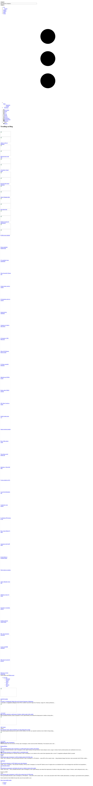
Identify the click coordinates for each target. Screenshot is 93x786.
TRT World (3, 727)
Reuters (2, 754)
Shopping (8, 105)
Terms (4, 783)
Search (5, 8)
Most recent (11, 675)
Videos (4, 11)
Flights (7, 106)
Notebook (6, 107)
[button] (47, 122)
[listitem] (6, 138)
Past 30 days (7, 685)
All (4, 7)
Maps (4, 12)
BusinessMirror (4, 746)
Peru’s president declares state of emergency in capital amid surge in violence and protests (20, 748)
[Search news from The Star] (46, 751)
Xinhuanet (3, 760)
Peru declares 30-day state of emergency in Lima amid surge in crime (15, 729)
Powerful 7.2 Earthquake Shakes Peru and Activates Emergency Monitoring (17, 701)
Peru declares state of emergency (8, 742)
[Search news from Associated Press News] (46, 713)
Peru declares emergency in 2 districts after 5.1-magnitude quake (14, 752)
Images (4, 10)
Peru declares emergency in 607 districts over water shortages (14, 763)
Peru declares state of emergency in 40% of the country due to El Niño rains (17, 774)
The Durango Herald (5, 765)
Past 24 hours (7, 680)
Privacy (5, 782)
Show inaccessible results (6, 780)
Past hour (8, 678)
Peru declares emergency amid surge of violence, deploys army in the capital (17, 714)
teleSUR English (4, 699)
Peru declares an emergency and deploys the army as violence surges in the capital (18, 768)
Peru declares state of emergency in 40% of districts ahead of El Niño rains (17, 757)
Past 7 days (7, 683)
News (4, 13)
